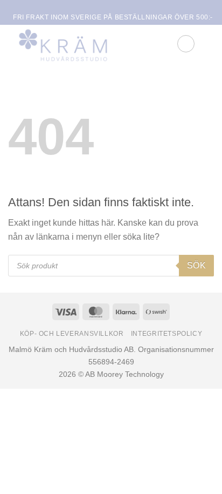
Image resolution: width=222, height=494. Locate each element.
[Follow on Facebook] (104, 7)
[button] (186, 43)
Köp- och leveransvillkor (72, 333)
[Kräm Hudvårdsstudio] (75, 44)
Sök (196, 265)
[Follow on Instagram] (114, 7)
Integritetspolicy (166, 333)
